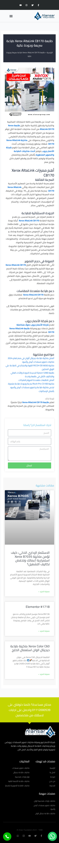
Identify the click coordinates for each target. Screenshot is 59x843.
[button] (11, 16)
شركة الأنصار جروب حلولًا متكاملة (32, 325)
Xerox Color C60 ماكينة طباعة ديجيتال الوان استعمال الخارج (30, 648)
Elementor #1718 (38, 607)
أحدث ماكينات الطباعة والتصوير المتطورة (34, 153)
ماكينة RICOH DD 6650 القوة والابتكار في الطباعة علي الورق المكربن (30, 367)
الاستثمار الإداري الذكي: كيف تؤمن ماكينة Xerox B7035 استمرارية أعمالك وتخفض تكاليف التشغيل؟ (30, 558)
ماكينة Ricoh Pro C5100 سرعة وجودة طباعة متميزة (31, 384)
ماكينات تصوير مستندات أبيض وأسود (38, 362)
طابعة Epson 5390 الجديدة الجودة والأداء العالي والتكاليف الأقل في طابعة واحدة (32, 374)
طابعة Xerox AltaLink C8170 (35, 402)
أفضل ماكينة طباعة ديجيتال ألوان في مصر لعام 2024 (31, 358)
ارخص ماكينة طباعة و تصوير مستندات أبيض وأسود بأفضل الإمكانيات (32, 389)
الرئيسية (50, 52)
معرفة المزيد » (44, 591)
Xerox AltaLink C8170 (29, 220)
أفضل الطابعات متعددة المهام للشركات (36, 380)
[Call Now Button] (7, 836)
